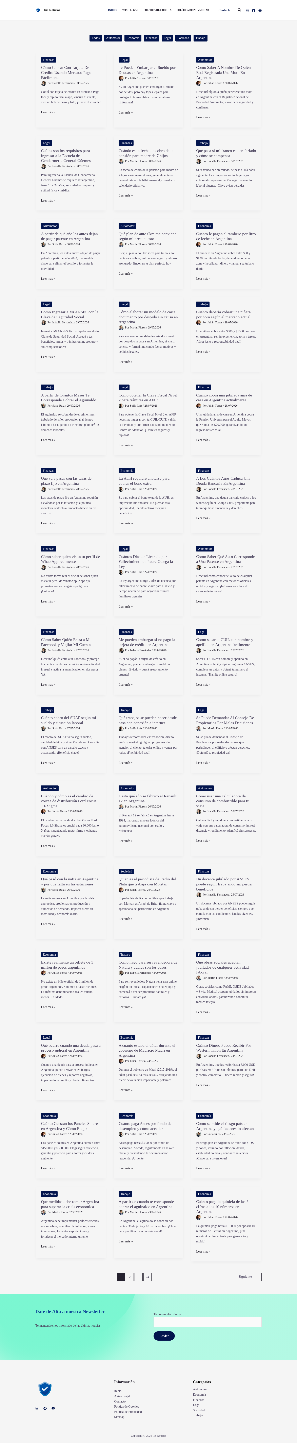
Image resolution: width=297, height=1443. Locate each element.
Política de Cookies (126, 1406)
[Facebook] (253, 10)
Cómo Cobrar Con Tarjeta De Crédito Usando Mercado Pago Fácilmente (66, 72)
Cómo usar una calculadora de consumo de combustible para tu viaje (222, 801)
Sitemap (119, 1417)
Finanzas (151, 38)
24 (147, 1277)
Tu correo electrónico (167, 1314)
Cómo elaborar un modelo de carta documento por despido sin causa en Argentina (148, 317)
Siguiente (247, 1276)
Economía (132, 38)
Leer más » (48, 112)
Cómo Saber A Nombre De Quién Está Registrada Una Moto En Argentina (223, 72)
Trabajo (200, 38)
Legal (167, 38)
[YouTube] (260, 10)
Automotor (113, 38)
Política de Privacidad (128, 1411)
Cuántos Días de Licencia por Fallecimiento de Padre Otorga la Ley (146, 561)
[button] (224, 10)
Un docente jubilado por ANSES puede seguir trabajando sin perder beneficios (224, 884)
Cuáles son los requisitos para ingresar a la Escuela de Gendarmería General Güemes (66, 155)
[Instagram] (247, 10)
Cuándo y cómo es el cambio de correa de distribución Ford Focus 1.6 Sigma (68, 801)
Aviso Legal (122, 1396)
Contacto (120, 1401)
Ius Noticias (52, 10)
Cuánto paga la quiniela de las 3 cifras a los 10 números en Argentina (222, 1206)
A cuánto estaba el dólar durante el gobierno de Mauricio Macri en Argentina (147, 1050)
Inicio (117, 1391)
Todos (96, 38)
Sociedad (183, 38)
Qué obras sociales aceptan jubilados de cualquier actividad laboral (222, 967)
